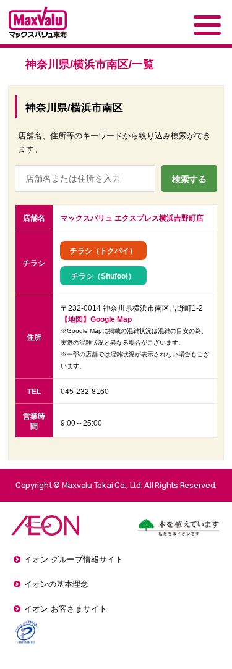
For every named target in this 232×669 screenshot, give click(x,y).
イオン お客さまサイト (65, 608)
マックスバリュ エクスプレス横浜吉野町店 (132, 218)
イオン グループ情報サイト (73, 559)
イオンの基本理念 (56, 584)
